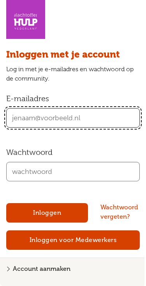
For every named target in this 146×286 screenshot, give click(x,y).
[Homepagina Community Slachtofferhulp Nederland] (25, 19)
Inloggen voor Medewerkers (73, 240)
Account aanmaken (41, 268)
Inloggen (47, 212)
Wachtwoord (29, 152)
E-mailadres (27, 98)
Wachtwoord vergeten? (119, 212)
